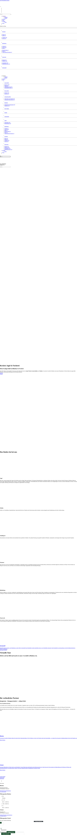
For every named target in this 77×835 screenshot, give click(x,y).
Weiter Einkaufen (6, 833)
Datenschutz (2, 777)
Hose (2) (3, 51)
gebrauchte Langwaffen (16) (10, 98)
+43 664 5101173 (3, 816)
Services (3, 19)
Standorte (4, 16)
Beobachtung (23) (8, 123)
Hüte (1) (3, 48)
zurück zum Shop (11, 832)
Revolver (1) (7, 93)
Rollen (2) (4, 35)
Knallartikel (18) (5, 62)
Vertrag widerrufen (38, 821)
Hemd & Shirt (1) (5, 50)
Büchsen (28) (7, 84)
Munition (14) (7, 105)
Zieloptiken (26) (7, 122)
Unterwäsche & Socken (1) (7, 52)
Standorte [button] (4, 75)
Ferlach (6, 18)
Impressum (2, 778)
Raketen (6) (7, 146)
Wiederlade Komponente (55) (10, 104)
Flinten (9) (6, 85)
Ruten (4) (4, 34)
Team (5, 22)
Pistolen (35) (7, 92)
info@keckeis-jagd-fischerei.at (5, 790)
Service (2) (4, 38)
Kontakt (3, 21)
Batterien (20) (4, 61)
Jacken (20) (4, 47)
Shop (3, 20)
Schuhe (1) (4, 46)
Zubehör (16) (4, 37)
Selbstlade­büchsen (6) (8, 86)
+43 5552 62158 (3, 791)
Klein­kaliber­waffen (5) (9, 87)
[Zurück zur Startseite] (4, 5)
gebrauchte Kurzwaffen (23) (10, 99)
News (3, 23)
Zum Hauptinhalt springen (4, 0)
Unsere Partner (2, 776)
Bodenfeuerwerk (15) (6, 63)
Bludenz (6, 17)
